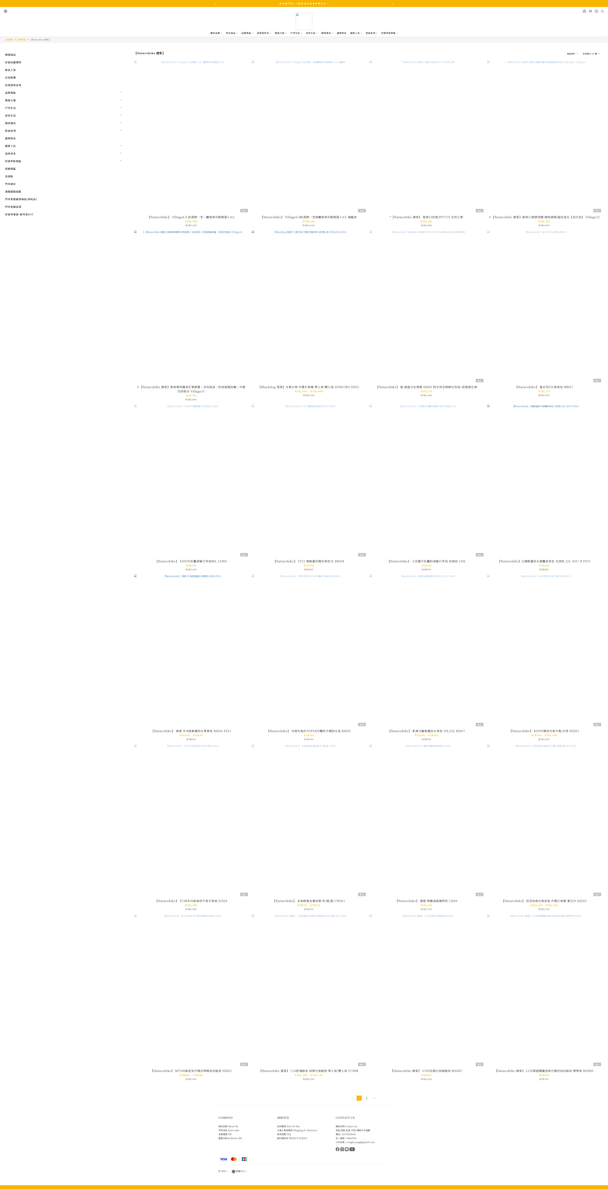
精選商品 (10, 55)
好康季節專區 (388, 33)
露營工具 (355, 33)
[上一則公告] (215, 3)
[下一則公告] (392, 3)
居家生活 (310, 33)
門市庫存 (10, 184)
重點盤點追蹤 (13, 191)
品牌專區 (246, 33)
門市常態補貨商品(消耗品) (21, 199)
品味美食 (10, 153)
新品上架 (10, 70)
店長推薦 (10, 77)
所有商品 (230, 33)
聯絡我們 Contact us (346, 1126)
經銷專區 (10, 169)
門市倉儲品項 (13, 207)
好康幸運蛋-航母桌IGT (19, 214)
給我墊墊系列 (13, 85)
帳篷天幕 (279, 33)
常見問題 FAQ (284, 1134)
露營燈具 (341, 33)
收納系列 (370, 33)
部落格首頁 (263, 33)
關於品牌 (215, 33)
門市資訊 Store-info (228, 1130)
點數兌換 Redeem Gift (230, 1138)
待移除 (9, 176)
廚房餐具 (326, 33)
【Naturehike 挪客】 (40, 39)
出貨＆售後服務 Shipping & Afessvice (297, 1130)
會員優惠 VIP (225, 1134)
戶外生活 (295, 33)
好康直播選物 (13, 62)
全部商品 (9, 39)
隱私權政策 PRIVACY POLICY (292, 1138)
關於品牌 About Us (228, 1126)
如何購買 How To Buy (288, 1126)
